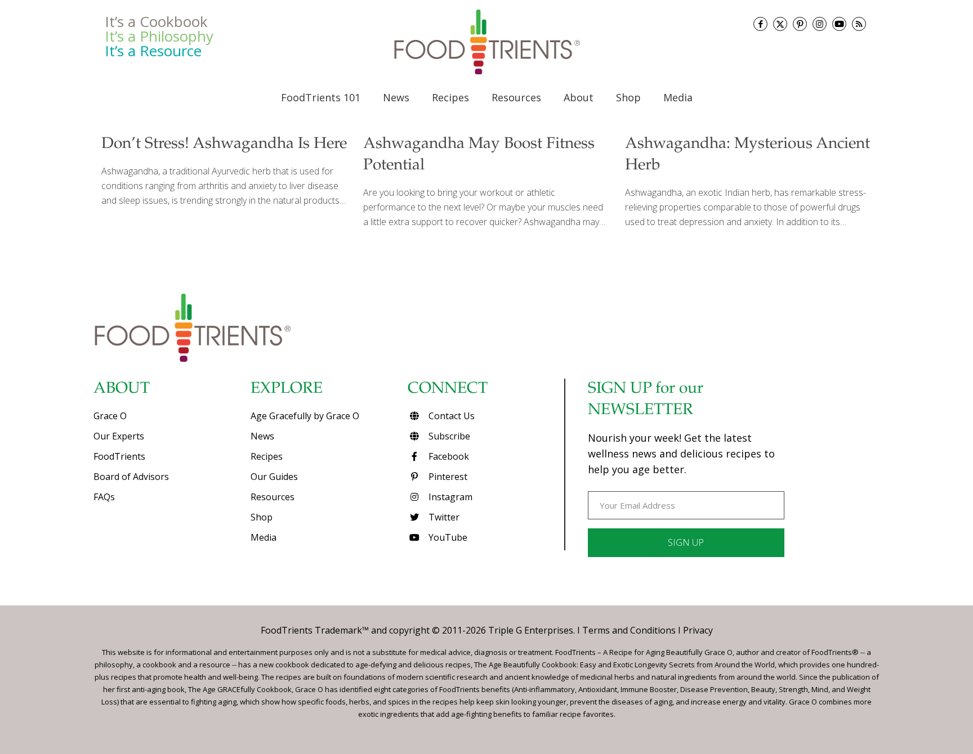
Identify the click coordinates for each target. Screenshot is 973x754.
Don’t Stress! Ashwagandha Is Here (224, 144)
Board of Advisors (131, 476)
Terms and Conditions (629, 630)
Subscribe (448, 436)
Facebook (447, 456)
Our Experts (118, 436)
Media (263, 537)
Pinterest (446, 476)
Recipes (267, 456)
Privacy (698, 630)
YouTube (446, 537)
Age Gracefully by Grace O (305, 416)
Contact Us (450, 416)
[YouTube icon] (839, 24)
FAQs (104, 497)
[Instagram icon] (820, 24)
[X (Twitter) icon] (780, 24)
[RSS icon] (859, 24)
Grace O (110, 416)
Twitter (442, 517)
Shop (262, 517)
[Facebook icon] (760, 24)
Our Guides (274, 476)
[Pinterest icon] (800, 24)
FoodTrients (119, 456)
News (262, 436)
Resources (272, 497)
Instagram (449, 497)
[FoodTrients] (486, 42)
